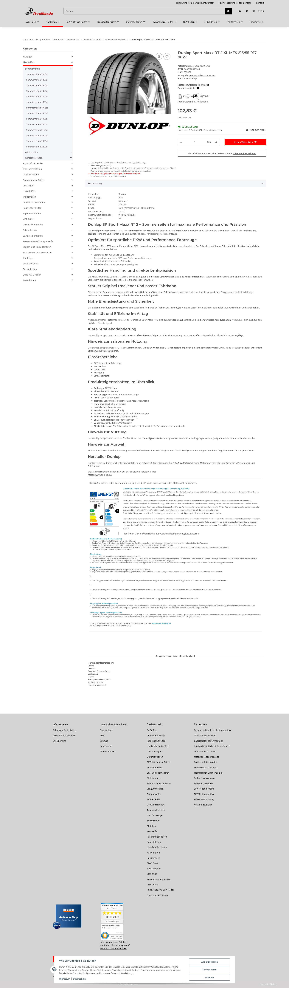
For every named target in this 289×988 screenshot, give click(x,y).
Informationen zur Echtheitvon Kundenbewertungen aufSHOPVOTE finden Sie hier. (115, 945)
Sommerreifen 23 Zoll (37, 141)
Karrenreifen (153, 852)
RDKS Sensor (153, 863)
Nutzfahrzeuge (154, 815)
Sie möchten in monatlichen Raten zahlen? (222, 153)
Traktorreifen (29, 196)
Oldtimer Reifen (31, 174)
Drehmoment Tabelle (204, 735)
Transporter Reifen (32, 168)
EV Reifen (151, 730)
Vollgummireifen (155, 788)
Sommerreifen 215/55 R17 (202, 75)
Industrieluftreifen (156, 740)
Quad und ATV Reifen (158, 895)
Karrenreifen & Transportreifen (38, 241)
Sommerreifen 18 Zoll (37, 113)
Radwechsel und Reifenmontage (235, 2)
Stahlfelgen (28, 258)
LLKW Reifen (29, 191)
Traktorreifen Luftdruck (206, 767)
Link (134, 483)
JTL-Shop (273, 984)
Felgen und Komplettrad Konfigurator (195, 2)
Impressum (64, 978)
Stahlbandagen (154, 778)
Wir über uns (59, 740)
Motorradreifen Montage (206, 756)
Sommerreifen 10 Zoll (37, 74)
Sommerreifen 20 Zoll (37, 124)
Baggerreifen (153, 857)
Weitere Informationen (244, 153)
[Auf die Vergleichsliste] (159, 56)
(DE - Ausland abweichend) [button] (210, 130)
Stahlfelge (152, 873)
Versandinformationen (64, 735)
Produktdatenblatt (187, 101)
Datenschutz (79, 978)
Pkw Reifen (28, 62)
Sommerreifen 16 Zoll (37, 102)
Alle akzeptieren (209, 961)
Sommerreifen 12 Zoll (37, 79)
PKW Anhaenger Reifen (158, 762)
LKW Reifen (28, 185)
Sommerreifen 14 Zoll (37, 91)
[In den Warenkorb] (87, 49)
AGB (102, 735)
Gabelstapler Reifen (33, 235)
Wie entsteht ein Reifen (159, 879)
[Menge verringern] (181, 142)
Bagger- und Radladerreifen (37, 246)
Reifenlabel (202, 101)
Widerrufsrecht (107, 751)
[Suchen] (228, 11)
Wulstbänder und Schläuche (37, 252)
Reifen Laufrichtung (204, 799)
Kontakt (260, 2)
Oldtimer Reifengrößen (205, 762)
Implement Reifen (32, 213)
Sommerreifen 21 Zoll (37, 130)
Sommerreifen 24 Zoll (37, 146)
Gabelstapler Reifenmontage (208, 740)
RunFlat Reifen (154, 767)
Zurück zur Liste (32, 39)
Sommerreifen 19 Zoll (37, 118)
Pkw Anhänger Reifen (33, 180)
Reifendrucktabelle (203, 783)
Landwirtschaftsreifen (34, 202)
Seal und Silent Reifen (158, 772)
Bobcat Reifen (30, 230)
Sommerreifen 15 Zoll (37, 96)
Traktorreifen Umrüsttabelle (208, 772)
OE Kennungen (154, 751)
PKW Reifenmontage (204, 794)
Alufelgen (27, 56)
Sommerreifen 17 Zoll (37, 107)
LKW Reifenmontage (204, 788)
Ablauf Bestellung (203, 804)
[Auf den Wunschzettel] (166, 56)
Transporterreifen (156, 810)
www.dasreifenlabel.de (161, 623)
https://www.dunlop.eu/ (100, 474)
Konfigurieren (209, 969)
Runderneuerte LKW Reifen (160, 889)
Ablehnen (209, 977)
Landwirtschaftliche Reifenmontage (212, 746)
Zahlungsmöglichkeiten (64, 730)
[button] (240, 11)
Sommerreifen (32, 68)
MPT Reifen (28, 219)
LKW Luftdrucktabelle (205, 751)
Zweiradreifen (30, 269)
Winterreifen (31, 152)
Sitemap (104, 740)
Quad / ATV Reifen (32, 274)
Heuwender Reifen (32, 207)
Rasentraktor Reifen (33, 224)
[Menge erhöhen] (216, 142)
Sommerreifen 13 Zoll (37, 85)
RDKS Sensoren (30, 263)
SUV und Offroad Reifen (159, 783)
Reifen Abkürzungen (204, 778)
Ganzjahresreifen (34, 157)
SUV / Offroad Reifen (33, 163)
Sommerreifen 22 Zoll (37, 135)
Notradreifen (29, 280)
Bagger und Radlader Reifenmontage (213, 730)
